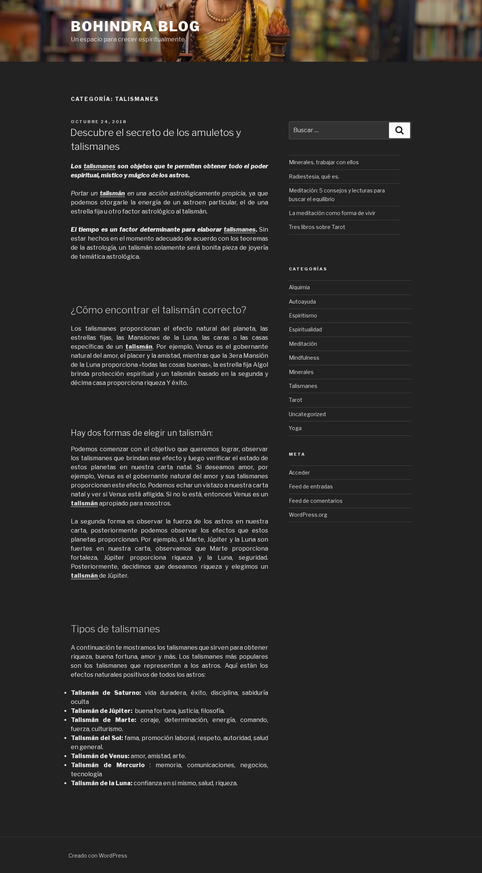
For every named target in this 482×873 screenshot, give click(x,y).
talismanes (100, 166)
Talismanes (303, 386)
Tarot (295, 400)
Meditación (303, 343)
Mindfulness (304, 357)
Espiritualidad (305, 329)
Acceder (299, 472)
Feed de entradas (311, 486)
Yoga (295, 428)
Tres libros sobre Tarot (317, 227)
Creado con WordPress (98, 855)
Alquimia (299, 287)
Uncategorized (307, 414)
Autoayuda (302, 301)
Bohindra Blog (135, 26)
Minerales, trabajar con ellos (324, 162)
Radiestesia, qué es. (314, 176)
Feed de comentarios (316, 501)
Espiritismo (303, 315)
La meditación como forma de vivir (332, 213)
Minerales (301, 372)
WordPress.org (308, 514)
